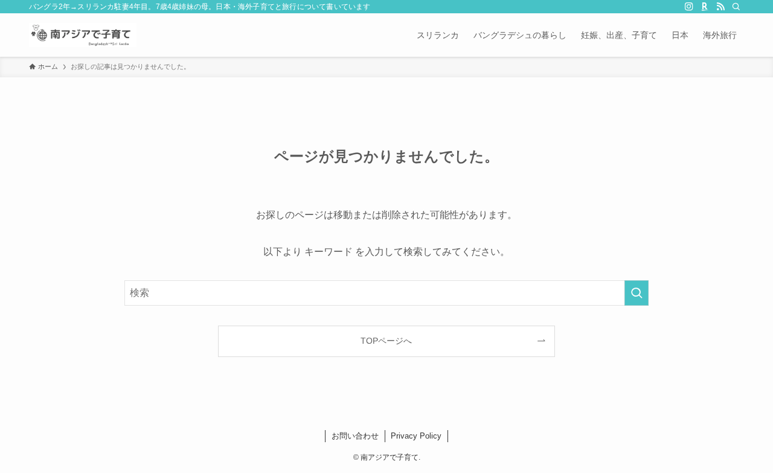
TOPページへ (386, 341)
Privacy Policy (416, 435)
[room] (705, 6)
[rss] (720, 6)
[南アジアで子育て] (82, 35)
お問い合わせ (355, 435)
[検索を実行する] (636, 293)
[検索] (736, 6)
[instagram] (689, 6)
